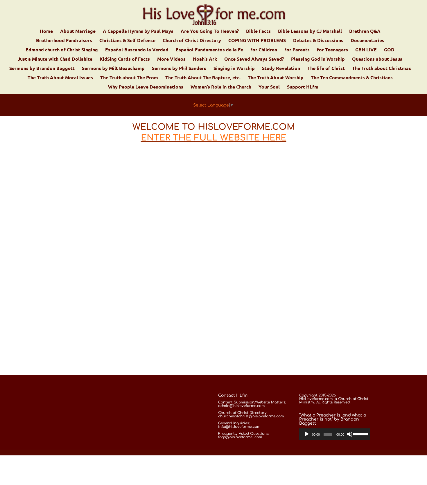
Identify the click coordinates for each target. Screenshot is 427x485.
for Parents (297, 50)
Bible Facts (258, 31)
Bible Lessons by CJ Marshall (310, 31)
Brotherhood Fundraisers (64, 40)
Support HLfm (302, 87)
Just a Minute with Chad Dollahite (55, 59)
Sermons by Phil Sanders (179, 68)
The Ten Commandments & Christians (352, 77)
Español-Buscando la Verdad (136, 50)
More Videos (171, 59)
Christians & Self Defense (127, 40)
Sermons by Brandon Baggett (42, 68)
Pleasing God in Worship (318, 59)
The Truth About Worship (276, 77)
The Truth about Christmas (381, 68)
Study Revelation (281, 68)
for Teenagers (332, 50)
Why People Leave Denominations (145, 87)
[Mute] (350, 434)
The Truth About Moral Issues (60, 77)
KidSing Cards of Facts (125, 59)
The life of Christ (326, 68)
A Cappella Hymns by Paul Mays (138, 31)
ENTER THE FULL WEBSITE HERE (213, 138)
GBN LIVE (366, 50)
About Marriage (78, 31)
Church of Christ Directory (192, 40)
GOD (389, 50)
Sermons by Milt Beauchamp (113, 68)
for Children (263, 50)
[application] (335, 434)
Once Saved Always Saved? (254, 59)
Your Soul (269, 87)
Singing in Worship (234, 68)
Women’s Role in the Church (221, 87)
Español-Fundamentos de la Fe (209, 50)
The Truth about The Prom (129, 77)
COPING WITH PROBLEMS (257, 40)
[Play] (307, 434)
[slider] (360, 433)
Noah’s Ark (205, 59)
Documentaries (367, 40)
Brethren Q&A (365, 31)
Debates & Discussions (318, 40)
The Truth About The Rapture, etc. (203, 77)
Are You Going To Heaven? (210, 31)
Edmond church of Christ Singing (62, 50)
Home (46, 31)
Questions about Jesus (377, 59)
